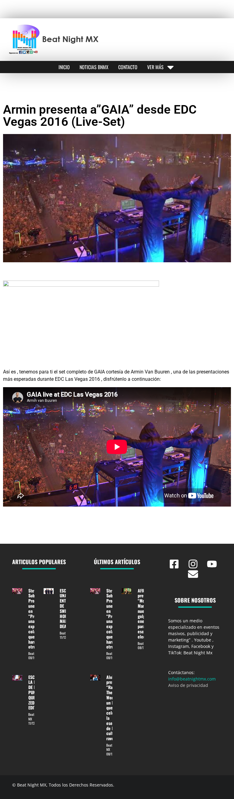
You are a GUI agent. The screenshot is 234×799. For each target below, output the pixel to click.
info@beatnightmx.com (192, 679)
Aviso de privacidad (188, 685)
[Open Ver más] (170, 67)
